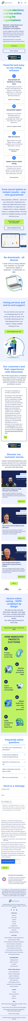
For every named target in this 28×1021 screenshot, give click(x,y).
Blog (14, 1001)
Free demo (14, 46)
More (14, 583)
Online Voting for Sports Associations (14, 952)
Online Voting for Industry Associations (14, 942)
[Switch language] (18, 2)
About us (14, 998)
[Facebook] (11, 910)
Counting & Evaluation (14, 978)
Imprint (14, 996)
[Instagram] (13, 910)
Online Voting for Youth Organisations (14, 937)
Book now (14, 930)
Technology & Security (14, 982)
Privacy (14, 992)
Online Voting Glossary (14, 928)
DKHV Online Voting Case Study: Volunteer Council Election (14, 1004)
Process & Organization (14, 974)
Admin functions (14, 962)
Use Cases (14, 917)
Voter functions (14, 966)
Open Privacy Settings (14, 1013)
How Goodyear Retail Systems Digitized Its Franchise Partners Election (14, 1010)
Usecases (14, 964)
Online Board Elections (14, 954)
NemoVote (14, 913)
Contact (14, 989)
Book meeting (14, 51)
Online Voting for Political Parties (14, 950)
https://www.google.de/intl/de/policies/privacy (14, 431)
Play (5, 437)
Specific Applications (14, 971)
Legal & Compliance (14, 976)
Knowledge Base (14, 957)
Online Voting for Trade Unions (14, 946)
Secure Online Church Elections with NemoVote (14, 1007)
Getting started (14, 960)
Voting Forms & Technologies (14, 984)
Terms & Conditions (14, 994)
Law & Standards (14, 986)
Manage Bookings (14, 932)
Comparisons (14, 925)
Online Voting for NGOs (14, 939)
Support (14, 919)
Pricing (14, 923)
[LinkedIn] (16, 910)
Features (14, 915)
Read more (21, 501)
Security (14, 921)
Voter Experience (14, 980)
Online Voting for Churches (14, 948)
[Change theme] (21, 2)
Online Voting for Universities (14, 944)
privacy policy (11, 426)
